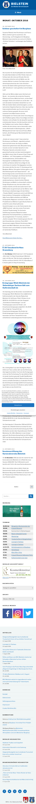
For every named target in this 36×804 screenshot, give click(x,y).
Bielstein (19, 3)
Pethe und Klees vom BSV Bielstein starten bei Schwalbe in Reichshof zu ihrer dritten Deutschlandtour (17, 659)
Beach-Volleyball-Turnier (19, 533)
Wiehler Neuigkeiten (12, 739)
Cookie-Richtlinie (11, 413)
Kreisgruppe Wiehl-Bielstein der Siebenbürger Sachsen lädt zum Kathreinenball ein (16, 285)
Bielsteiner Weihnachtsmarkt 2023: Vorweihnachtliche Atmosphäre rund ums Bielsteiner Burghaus (16, 730)
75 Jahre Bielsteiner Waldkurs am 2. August (16, 674)
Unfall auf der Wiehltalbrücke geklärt (19, 719)
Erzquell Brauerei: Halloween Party (22, 555)
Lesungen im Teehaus (9, 644)
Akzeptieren (18, 405)
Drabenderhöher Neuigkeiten (15, 762)
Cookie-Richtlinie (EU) (9, 708)
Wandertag (14, 536)
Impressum (26, 413)
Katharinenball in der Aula (19, 558)
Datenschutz (19, 413)
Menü (19, 12)
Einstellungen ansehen (18, 410)
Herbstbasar (15, 550)
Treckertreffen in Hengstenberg (21, 539)
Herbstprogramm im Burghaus (20, 547)
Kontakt (5, 694)
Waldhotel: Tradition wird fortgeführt (13, 742)
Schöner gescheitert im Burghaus (16, 29)
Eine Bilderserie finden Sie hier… (13, 238)
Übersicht (6, 577)
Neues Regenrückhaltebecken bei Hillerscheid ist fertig (18, 779)
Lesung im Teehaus (17, 542)
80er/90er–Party (16, 552)
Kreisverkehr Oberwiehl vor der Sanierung (14, 747)
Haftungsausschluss (9, 701)
